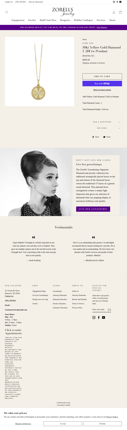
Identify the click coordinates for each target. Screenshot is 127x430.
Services (101, 20)
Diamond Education (60, 299)
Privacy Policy (77, 308)
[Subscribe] (109, 309)
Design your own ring (40, 299)
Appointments (13, 333)
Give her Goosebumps (93, 209)
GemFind (67, 405)
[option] (63, 27)
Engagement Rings (39, 291)
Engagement (18, 20)
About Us (75, 291)
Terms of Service (78, 304)
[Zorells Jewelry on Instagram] (93, 317)
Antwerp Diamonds (59, 295)
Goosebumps (57, 291)
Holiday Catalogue (83, 20)
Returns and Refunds (79, 299)
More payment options (102, 90)
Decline (102, 424)
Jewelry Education (59, 304)
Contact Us (9, 2)
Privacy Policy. (112, 417)
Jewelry (32, 20)
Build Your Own (48, 20)
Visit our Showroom (36, 2)
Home (84, 39)
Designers (65, 20)
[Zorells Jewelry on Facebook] (98, 317)
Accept (63, 424)
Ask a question (102, 122)
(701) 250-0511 (20, 2)
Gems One (88, 43)
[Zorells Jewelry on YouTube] (103, 317)
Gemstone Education (60, 308)
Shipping (85, 63)
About (112, 20)
